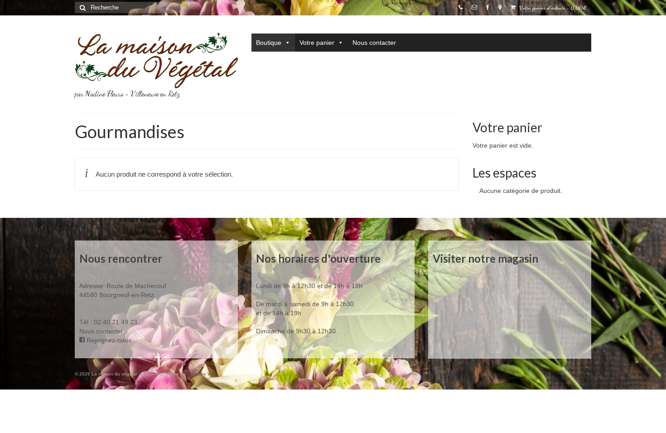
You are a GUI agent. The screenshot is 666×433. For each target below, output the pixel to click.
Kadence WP (201, 373)
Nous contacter (374, 42)
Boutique (268, 42)
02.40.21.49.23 (115, 322)
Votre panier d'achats (552, 8)
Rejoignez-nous (108, 340)
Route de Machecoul (135, 285)
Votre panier (316, 42)
